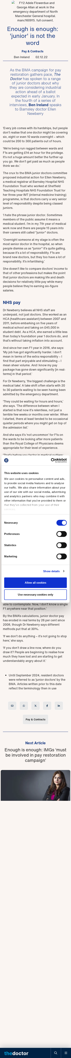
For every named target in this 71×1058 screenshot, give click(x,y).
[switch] (61, 534)
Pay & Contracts (33, 51)
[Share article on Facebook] (47, 705)
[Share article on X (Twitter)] (35, 705)
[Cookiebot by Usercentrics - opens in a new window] (51, 460)
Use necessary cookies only (35, 594)
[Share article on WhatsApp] (23, 705)
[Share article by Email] (12, 705)
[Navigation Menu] (66, 1053)
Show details (51, 571)
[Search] (56, 1053)
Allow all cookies (35, 582)
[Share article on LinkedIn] (58, 705)
